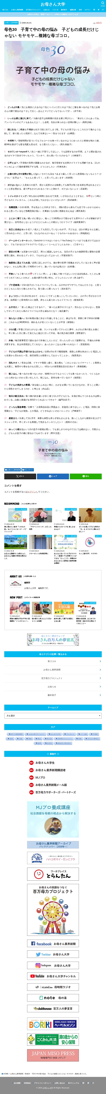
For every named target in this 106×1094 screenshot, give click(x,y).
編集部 (99, 23)
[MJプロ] (53, 777)
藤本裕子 (64, 9)
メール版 (83, 734)
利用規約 (27, 1083)
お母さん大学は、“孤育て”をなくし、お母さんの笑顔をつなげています (53, 14)
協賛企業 (73, 9)
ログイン (88, 9)
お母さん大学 (53, 4)
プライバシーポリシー (42, 1083)
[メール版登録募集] (53, 785)
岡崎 (30, 739)
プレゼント (70, 734)
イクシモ (55, 9)
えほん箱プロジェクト (37, 734)
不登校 (95, 734)
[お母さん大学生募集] (53, 762)
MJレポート (28, 470)
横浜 (39, 739)
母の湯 (49, 739)
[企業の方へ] (53, 792)
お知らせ (47, 9)
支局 (80, 9)
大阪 (20, 739)
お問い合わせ (60, 1083)
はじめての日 (55, 734)
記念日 (49, 743)
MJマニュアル (73, 1083)
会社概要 (17, 1083)
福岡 (39, 743)
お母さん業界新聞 (17, 9)
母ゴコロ (5, 9)
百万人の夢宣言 (93, 739)
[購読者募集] (53, 770)
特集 (80, 739)
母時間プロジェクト (65, 739)
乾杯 (11, 739)
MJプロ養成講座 (16, 734)
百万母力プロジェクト (33, 9)
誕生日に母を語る (64, 743)
